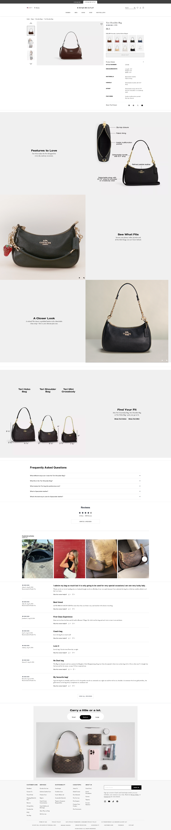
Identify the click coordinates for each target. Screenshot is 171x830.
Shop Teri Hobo (120, 418)
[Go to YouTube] (109, 802)
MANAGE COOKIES (66, 825)
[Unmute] (84, 278)
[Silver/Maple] (125, 39)
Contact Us (107, 797)
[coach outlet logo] (85, 7)
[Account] (140, 8)
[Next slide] (144, 559)
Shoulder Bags (39, 19)
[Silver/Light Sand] (117, 48)
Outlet (28, 19)
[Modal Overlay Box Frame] (144, 809)
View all (25, 537)
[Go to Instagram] (105, 802)
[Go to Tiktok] (113, 802)
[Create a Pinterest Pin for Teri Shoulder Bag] (133, 105)
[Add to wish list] (101, 24)
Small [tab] (74, 717)
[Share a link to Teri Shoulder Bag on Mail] (142, 105)
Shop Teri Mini (134, 418)
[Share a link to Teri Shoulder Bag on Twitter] (138, 105)
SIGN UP (136, 787)
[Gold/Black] (132, 39)
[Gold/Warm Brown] (109, 39)
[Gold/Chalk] (125, 48)
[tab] (77, 2)
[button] (31, 31)
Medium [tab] (85, 717)
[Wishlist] (137, 8)
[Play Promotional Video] (79, 278)
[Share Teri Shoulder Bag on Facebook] (129, 105)
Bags (32, 19)
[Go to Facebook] (117, 802)
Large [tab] (97, 717)
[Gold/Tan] (109, 48)
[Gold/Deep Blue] (140, 39)
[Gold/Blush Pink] (117, 39)
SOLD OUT (125, 55)
